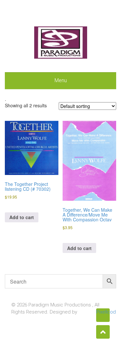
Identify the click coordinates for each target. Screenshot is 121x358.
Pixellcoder (103, 312)
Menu (61, 80)
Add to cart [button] (21, 217)
